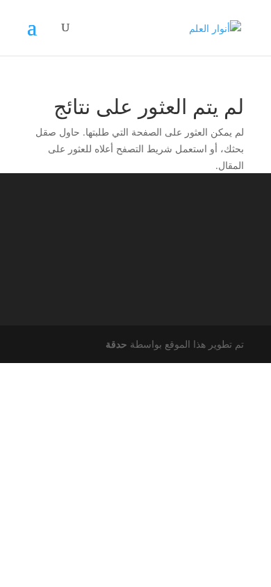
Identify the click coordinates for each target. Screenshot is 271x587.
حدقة (116, 344)
